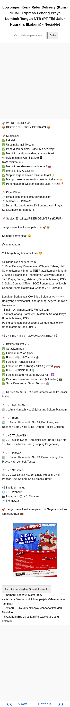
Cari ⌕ (53, 35)
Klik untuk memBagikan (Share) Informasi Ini (26, 589)
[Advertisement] (35, 78)
